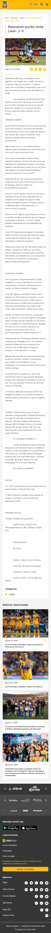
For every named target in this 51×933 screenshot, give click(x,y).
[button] (31, 69)
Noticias (14, 18)
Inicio (7, 18)
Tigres (22, 18)
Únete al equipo (9, 856)
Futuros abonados (10, 845)
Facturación (7, 851)
